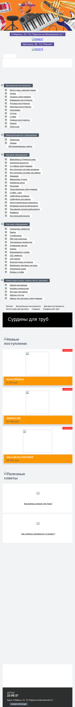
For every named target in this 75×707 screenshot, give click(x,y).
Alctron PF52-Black (15, 379)
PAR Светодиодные (18, 239)
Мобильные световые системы (24, 265)
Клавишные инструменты (21, 100)
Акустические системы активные (24, 169)
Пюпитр (13, 123)
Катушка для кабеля (19, 292)
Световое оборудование (17, 224)
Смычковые (15, 110)
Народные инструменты (20, 107)
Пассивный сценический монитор (25, 209)
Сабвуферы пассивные (20, 199)
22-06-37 (12, 695)
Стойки (13, 117)
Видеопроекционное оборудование (21, 135)
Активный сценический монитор (24, 206)
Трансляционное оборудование (24, 189)
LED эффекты (16, 255)
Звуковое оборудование (16, 155)
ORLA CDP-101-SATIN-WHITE (19, 457)
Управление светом (18, 245)
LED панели (15, 259)
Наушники (14, 186)
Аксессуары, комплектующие (23, 90)
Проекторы (15, 140)
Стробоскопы (16, 235)
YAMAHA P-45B (13, 418)
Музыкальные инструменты (18, 85)
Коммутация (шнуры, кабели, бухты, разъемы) (27, 280)
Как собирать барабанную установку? (38, 534)
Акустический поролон (20, 216)
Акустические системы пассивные (25, 173)
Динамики (14, 176)
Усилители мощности (19, 163)
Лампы (13, 232)
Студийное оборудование (21, 166)
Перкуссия (14, 127)
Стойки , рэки (16, 193)
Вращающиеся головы (20, 252)
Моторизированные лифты (20, 146)
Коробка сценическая (19, 288)
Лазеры (13, 249)
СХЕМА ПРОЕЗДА (18, 704)
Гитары (13, 93)
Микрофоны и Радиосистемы (23, 159)
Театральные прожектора (21, 242)
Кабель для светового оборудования (26, 298)
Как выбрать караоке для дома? (38, 504)
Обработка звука (17, 183)
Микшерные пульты (18, 179)
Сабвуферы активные (19, 196)
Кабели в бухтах (17, 295)
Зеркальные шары (18, 269)
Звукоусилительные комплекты (24, 202)
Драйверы (14, 212)
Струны (13, 113)
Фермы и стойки (17, 272)
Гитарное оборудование (20, 97)
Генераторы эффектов (20, 229)
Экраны (13, 143)
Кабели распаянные (18, 285)
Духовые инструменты (20, 103)
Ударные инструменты (20, 120)
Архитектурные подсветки (21, 262)
